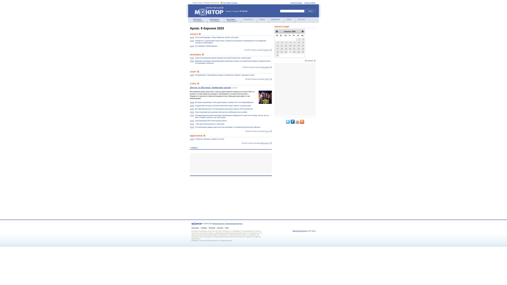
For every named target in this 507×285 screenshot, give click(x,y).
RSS (224, 3)
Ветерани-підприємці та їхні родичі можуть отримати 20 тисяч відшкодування (224, 102)
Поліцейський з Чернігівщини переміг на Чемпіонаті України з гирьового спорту (225, 75)
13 (290, 46)
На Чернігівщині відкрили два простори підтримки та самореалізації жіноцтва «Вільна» (228, 127)
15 (299, 46)
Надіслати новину (296, 3)
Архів (227, 228)
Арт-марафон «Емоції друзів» (206, 46)
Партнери (212, 228)
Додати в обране (309, 3)
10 (278, 46)
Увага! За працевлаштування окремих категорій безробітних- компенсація (223, 58)
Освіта (262, 19)
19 (286, 49)
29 (299, 52)
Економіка (265, 67)
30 (303, 52)
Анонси (266, 50)
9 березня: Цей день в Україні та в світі (209, 139)
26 (286, 52)
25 (282, 52)
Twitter (228, 3)
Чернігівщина (198, 20)
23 (303, 49)
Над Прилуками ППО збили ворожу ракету (211, 121)
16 (303, 46)
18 (282, 49)
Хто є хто (301, 19)
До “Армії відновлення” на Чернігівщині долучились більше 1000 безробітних (224, 109)
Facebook (234, 3)
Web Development (299, 231)
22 (299, 49)
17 (278, 49)
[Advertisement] (231, 163)
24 (278, 52)
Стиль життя (248, 19)
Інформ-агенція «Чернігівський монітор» (208, 8)
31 (278, 55)
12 (286, 46)
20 (290, 49)
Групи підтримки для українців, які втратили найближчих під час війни (221, 112)
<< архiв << (194, 147)
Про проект (195, 228)
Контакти (220, 228)
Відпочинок (275, 19)
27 (290, 52)
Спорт (289, 19)
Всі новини (309, 60)
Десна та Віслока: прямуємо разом (210, 87)
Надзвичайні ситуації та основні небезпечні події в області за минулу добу (223, 106)
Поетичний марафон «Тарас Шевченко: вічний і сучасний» (217, 37)
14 (294, 46)
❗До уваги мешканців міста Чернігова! (209, 124)
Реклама (204, 228)
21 (294, 49)
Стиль (267, 131)
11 (282, 46)
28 (294, 52)
